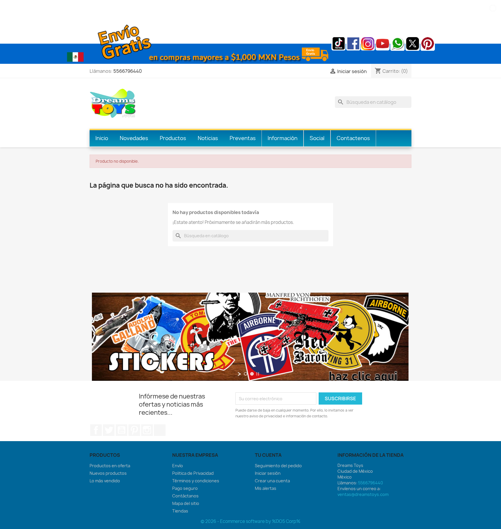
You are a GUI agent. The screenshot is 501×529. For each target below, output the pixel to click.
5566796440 (127, 71)
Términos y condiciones (195, 480)
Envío (177, 465)
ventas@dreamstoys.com (363, 494)
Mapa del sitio (185, 503)
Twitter (109, 430)
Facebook (96, 430)
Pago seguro (185, 488)
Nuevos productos (108, 473)
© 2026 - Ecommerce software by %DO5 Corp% (250, 521)
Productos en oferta (110, 465)
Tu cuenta (268, 455)
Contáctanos (185, 496)
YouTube (121, 430)
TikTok (160, 430)
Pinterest (134, 430)
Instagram (147, 430)
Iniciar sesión (268, 473)
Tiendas (180, 511)
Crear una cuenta (272, 480)
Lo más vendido (105, 480)
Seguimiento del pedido (278, 465)
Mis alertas (265, 488)
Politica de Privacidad (193, 473)
